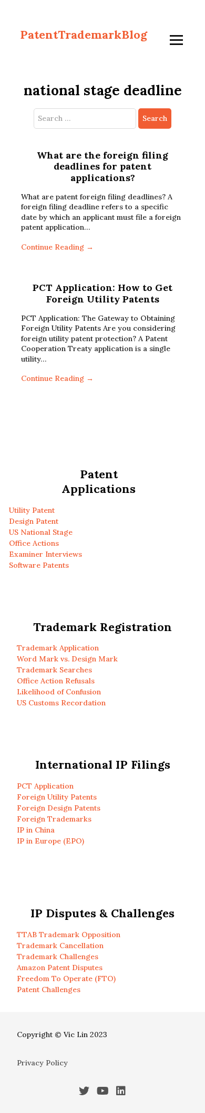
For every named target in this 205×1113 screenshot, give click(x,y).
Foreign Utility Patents (57, 797)
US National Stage (41, 532)
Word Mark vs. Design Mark (67, 659)
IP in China (36, 830)
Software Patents (39, 565)
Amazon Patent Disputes (59, 967)
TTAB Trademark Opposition (68, 934)
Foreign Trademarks (54, 819)
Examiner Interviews (45, 554)
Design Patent (33, 521)
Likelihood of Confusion (59, 691)
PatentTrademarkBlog (83, 34)
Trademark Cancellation (60, 945)
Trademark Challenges (57, 956)
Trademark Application (58, 648)
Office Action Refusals (56, 680)
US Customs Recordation (61, 702)
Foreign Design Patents (58, 808)
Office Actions (34, 543)
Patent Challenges (48, 989)
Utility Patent (32, 510)
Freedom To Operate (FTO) (66, 978)
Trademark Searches (54, 669)
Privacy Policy (42, 1062)
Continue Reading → (57, 247)
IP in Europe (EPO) (50, 841)
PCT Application (45, 786)
